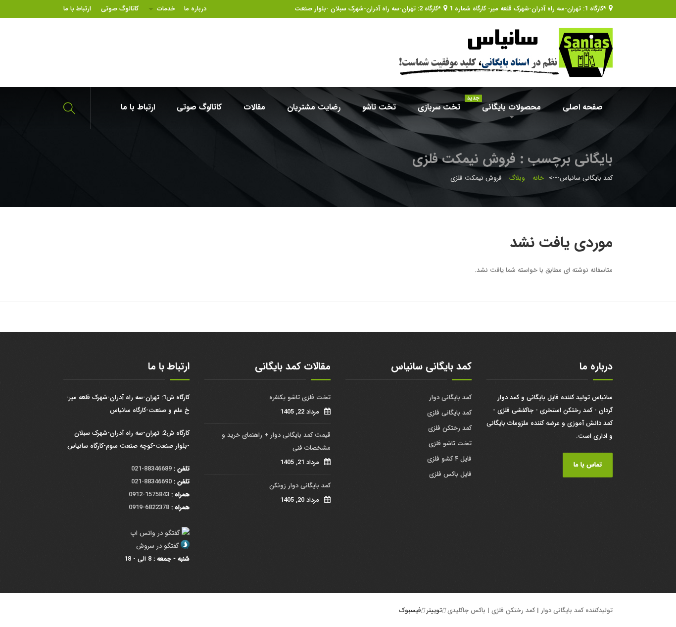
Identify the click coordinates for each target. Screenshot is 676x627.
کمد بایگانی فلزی (449, 413)
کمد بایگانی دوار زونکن (300, 485)
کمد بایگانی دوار (450, 397)
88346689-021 (151, 469)
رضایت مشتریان (313, 107)
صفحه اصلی (583, 107)
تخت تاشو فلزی (450, 443)
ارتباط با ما (77, 8)
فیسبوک (410, 610)
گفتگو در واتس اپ (155, 533)
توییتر (434, 610)
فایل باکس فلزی (450, 474)
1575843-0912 (149, 494)
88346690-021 (151, 481)
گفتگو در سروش (157, 546)
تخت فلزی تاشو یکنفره (300, 397)
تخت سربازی (439, 107)
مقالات (254, 107)
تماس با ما (588, 465)
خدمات (166, 8)
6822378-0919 (149, 507)
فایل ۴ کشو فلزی (449, 459)
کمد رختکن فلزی (450, 428)
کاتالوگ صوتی (120, 8)
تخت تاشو (379, 107)
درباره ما (195, 8)
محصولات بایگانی (506, 103)
